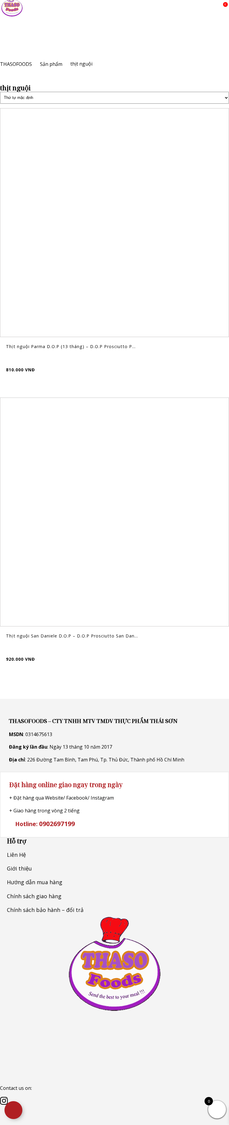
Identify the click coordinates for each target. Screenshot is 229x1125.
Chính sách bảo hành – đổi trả (45, 909)
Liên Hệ (16, 854)
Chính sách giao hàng (34, 896)
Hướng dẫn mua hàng (34, 882)
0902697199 (57, 823)
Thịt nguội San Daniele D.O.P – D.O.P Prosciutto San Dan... (72, 636)
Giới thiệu (19, 868)
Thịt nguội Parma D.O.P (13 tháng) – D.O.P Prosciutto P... (71, 346)
